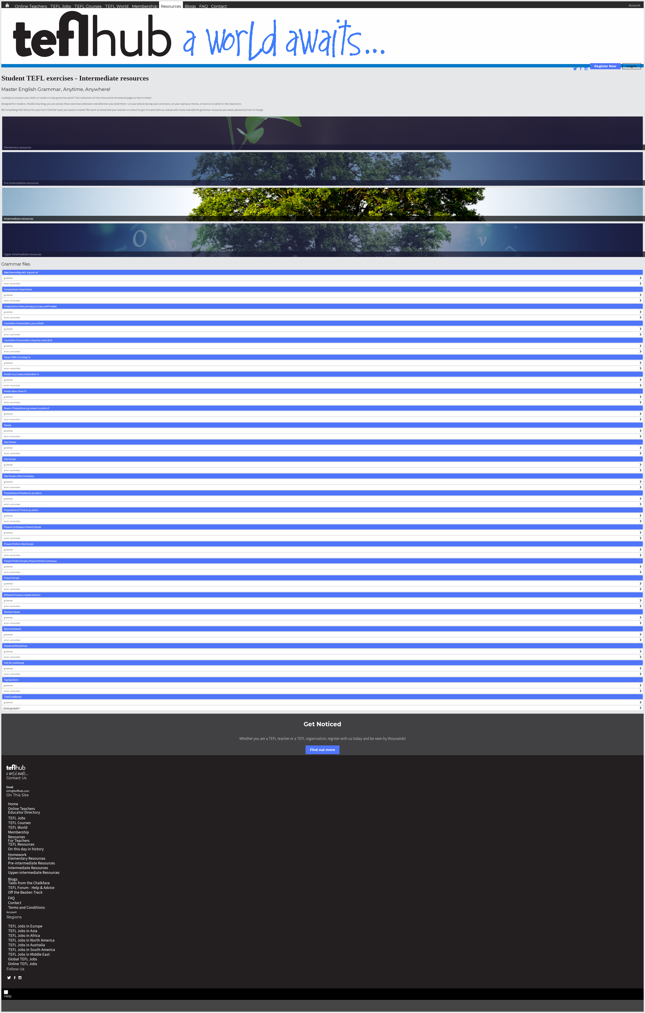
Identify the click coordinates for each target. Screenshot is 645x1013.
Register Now (605, 66)
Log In (632, 66)
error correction (12, 283)
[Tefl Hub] (199, 59)
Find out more (322, 750)
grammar (8, 278)
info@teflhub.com (17, 791)
